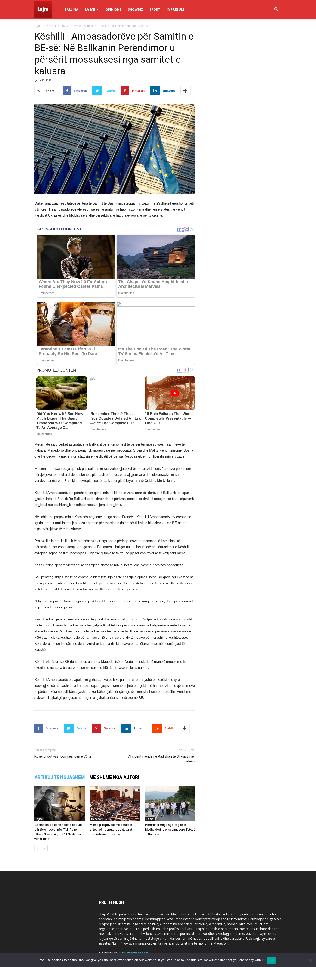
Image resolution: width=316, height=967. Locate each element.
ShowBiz (135, 9)
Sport (154, 9)
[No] (310, 960)
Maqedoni (97, 819)
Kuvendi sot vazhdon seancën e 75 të (62, 756)
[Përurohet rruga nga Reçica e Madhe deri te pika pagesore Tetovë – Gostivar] (170, 803)
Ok (271, 960)
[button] (276, 10)
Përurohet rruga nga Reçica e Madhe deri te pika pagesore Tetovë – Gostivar (170, 829)
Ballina (71, 9)
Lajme (90, 9)
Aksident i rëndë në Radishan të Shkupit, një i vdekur (161, 758)
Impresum (175, 9)
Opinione (113, 9)
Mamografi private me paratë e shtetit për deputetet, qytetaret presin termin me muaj (111, 829)
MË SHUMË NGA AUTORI (114, 777)
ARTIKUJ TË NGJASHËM (59, 777)
